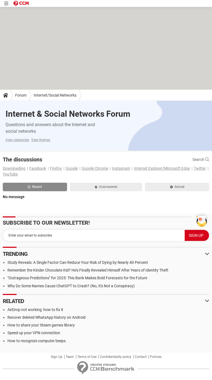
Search (198, 159)
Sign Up (56, 357)
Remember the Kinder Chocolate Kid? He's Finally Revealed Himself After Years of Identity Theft (87, 270)
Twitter (200, 168)
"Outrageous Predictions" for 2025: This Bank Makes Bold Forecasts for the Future (77, 278)
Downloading (14, 168)
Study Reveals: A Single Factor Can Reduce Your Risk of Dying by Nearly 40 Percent (77, 262)
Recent (37, 187)
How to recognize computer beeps (36, 341)
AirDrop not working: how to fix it (35, 309)
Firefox (56, 168)
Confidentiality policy (115, 357)
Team (70, 357)
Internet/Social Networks (55, 95)
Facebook (37, 168)
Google (72, 168)
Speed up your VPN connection (33, 333)
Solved (179, 187)
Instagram (121, 168)
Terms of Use (87, 357)
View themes (40, 140)
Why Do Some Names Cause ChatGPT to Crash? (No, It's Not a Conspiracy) (71, 286)
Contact (141, 357)
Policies (155, 357)
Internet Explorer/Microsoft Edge (162, 168)
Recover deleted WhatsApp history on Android (46, 317)
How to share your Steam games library (41, 325)
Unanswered (108, 187)
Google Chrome (95, 168)
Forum (20, 95)
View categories (17, 140)
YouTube (10, 174)
